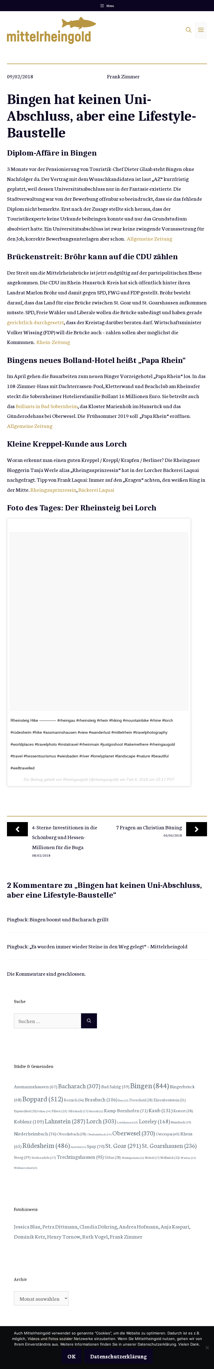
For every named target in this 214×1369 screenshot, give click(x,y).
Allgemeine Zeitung (149, 238)
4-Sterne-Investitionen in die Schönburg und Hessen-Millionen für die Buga (64, 837)
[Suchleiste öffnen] (189, 30)
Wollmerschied (25, 1168)
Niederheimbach (35, 1133)
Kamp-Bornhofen (126, 1110)
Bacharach (79, 1085)
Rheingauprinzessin (53, 489)
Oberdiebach (71, 1134)
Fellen (44, 1111)
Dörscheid (141, 1099)
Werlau (188, 1157)
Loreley (154, 1121)
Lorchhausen (127, 1122)
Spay (95, 1146)
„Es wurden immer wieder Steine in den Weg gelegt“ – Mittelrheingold (109, 946)
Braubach (101, 1099)
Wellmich (170, 1157)
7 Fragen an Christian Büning (149, 827)
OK (71, 1356)
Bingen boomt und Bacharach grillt (69, 919)
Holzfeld (96, 1111)
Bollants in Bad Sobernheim (47, 406)
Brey (123, 1100)
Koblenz (29, 1121)
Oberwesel (133, 1132)
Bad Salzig (115, 1086)
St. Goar (123, 1145)
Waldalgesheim (133, 1158)
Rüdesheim (46, 1145)
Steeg (22, 1157)
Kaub (160, 1110)
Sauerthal (78, 1147)
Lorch (101, 1120)
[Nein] (207, 1347)
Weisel (152, 1157)
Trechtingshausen (80, 1156)
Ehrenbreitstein (170, 1100)
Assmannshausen (35, 1086)
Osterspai (167, 1134)
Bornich (74, 1100)
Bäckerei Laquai (96, 489)
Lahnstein (65, 1120)
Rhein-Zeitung (53, 341)
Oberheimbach (99, 1134)
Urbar (112, 1157)
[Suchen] (89, 1020)
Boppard (42, 1098)
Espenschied (25, 1111)
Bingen (149, 1085)
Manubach (181, 1122)
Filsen (59, 1110)
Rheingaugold (75, 779)
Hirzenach (78, 1111)
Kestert (183, 1110)
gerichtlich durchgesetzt (35, 322)
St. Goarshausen (169, 1145)
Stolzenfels (43, 1157)
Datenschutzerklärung (118, 1356)
